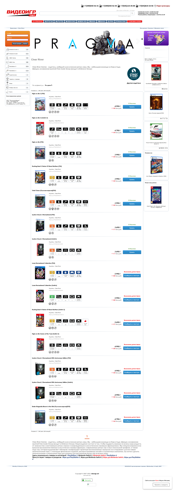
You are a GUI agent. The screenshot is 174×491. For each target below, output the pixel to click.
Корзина (150, 28)
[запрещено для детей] (52, 106)
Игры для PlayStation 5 (71, 457)
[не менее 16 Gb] (65, 273)
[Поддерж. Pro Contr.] (79, 130)
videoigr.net (95, 473)
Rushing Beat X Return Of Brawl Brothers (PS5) (47, 166)
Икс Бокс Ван (70, 21)
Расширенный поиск (124, 16)
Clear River (21, 28)
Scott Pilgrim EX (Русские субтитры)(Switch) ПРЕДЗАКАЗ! (156, 207)
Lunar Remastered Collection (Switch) (44, 285)
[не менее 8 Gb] (72, 419)
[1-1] (65, 130)
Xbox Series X (163, 148)
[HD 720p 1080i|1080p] (79, 106)
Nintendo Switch (99, 455)
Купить (132, 107)
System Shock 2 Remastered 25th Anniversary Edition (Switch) (52, 382)
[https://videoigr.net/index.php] (21, 13)
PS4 (49, 21)
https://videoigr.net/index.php (21, 13)
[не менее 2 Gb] (72, 178)
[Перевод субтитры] (85, 203)
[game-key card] (52, 130)
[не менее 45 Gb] (72, 154)
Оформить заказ (159, 28)
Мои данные (143, 28)
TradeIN (110, 21)
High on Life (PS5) (38, 142)
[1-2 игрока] (59, 178)
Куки (157, 480)
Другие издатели (134, 83)
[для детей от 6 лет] (52, 297)
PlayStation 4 (112, 455)
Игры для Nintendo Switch (113, 457)
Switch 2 (101, 21)
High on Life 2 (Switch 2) (40, 118)
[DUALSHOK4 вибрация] (72, 273)
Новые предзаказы (150, 182)
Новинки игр (148, 153)
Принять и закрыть (161, 485)
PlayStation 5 (73, 455)
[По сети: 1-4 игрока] (85, 227)
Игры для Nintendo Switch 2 (91, 457)
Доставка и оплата (134, 21)
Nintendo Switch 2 (85, 455)
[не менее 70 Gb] (72, 106)
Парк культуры (163, 6)
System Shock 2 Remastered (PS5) (43, 215)
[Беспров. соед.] (85, 130)
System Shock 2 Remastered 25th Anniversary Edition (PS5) (51, 358)
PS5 (59, 21)
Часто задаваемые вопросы (121, 21)
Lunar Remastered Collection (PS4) (43, 263)
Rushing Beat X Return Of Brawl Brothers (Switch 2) (48, 309)
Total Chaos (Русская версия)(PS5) (44, 190)
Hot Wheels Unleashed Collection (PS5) (156, 176)
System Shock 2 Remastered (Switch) (44, 239)
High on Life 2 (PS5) (38, 93)
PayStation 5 (164, 118)
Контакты (37, 21)
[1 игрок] (59, 106)
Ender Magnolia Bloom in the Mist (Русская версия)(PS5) (51, 406)
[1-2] (59, 322)
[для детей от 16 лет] (52, 203)
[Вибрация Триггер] (65, 106)
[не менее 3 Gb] (72, 227)
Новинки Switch (165, 88)
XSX (82, 21)
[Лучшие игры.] (85, 322)
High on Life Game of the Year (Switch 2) (45, 334)
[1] (59, 130)
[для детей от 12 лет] (52, 178)
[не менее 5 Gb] (72, 203)
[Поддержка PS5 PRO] (85, 106)
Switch (92, 21)
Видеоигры (13, 28)
